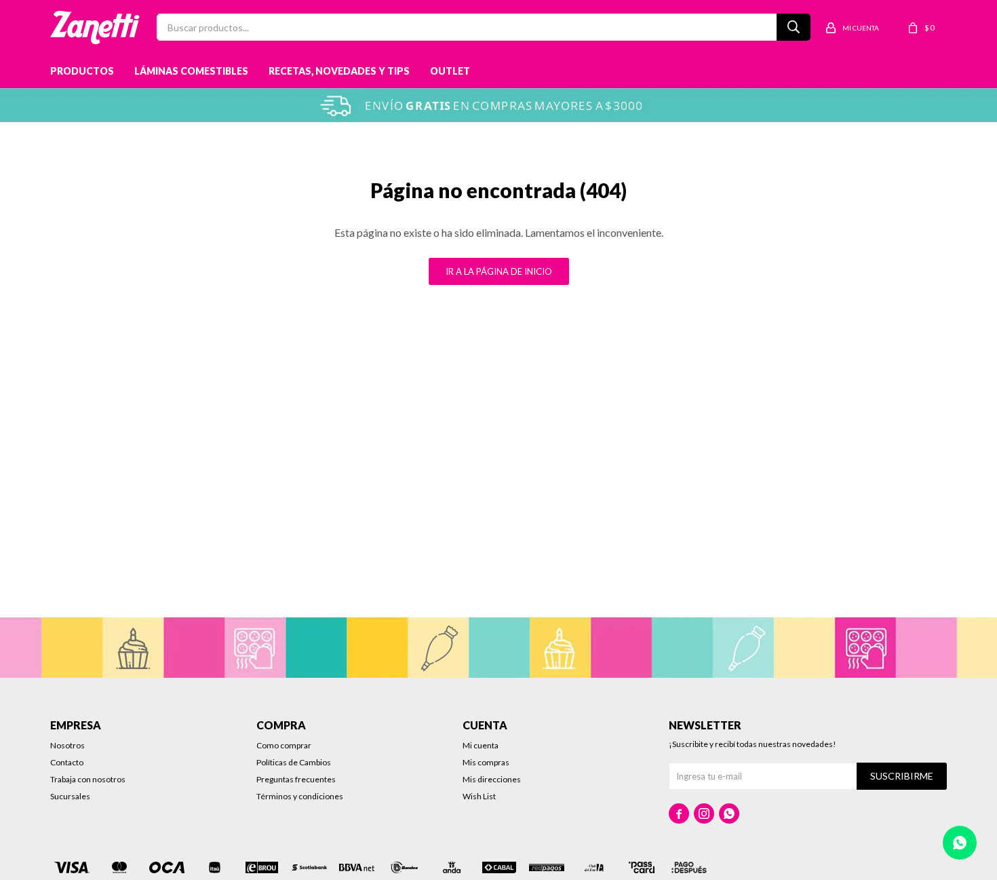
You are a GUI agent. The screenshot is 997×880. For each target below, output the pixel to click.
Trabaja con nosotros (87, 779)
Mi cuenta (480, 745)
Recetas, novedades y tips (339, 71)
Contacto (66, 762)
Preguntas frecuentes (296, 779)
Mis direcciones (492, 779)
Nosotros (67, 745)
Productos (82, 71)
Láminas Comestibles (191, 71)
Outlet (450, 71)
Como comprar (283, 745)
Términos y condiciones (299, 796)
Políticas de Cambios (293, 762)
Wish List (479, 796)
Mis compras (486, 762)
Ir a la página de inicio (499, 271)
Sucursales (70, 796)
